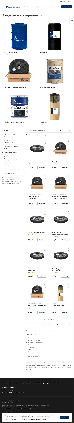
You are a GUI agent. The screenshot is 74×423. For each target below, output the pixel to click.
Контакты (55, 383)
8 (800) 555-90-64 (66, 1)
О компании (6, 383)
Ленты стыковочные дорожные (12, 159)
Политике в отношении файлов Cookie (36, 419)
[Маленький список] (58, 130)
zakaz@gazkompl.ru (9, 390)
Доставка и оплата (26, 383)
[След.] (68, 324)
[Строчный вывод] (67, 130)
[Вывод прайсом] (69, 130)
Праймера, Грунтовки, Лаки (11, 162)
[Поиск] (58, 7)
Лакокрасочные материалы (12, 169)
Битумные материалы (10, 152)
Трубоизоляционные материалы (10, 135)
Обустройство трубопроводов (8, 141)
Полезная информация (42, 383)
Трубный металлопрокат (11, 173)
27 (57, 324)
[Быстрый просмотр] (45, 141)
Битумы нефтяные (9, 155)
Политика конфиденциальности (10, 411)
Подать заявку (67, 7)
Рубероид (6, 164)
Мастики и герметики (10, 160)
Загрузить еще (50, 319)
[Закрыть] (70, 414)
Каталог (15, 383)
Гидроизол (7, 157)
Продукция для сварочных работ (11, 147)
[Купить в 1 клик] (45, 144)
